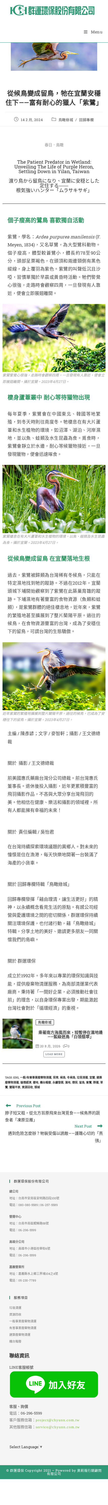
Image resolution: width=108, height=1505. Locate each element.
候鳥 (63, 1077)
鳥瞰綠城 (66, 119)
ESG (16, 1077)
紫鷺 (89, 1082)
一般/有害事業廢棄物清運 (35, 1077)
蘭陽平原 (14, 1087)
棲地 (35, 1082)
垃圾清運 (82, 1077)
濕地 (68, 1082)
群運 (96, 1082)
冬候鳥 (71, 1077)
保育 (56, 1077)
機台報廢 (45, 1082)
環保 (75, 1082)
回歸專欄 (86, 119)
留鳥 (82, 1082)
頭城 (37, 1087)
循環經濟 (25, 1082)
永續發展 (58, 1082)
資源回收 (27, 1087)
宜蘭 (92, 1077)
